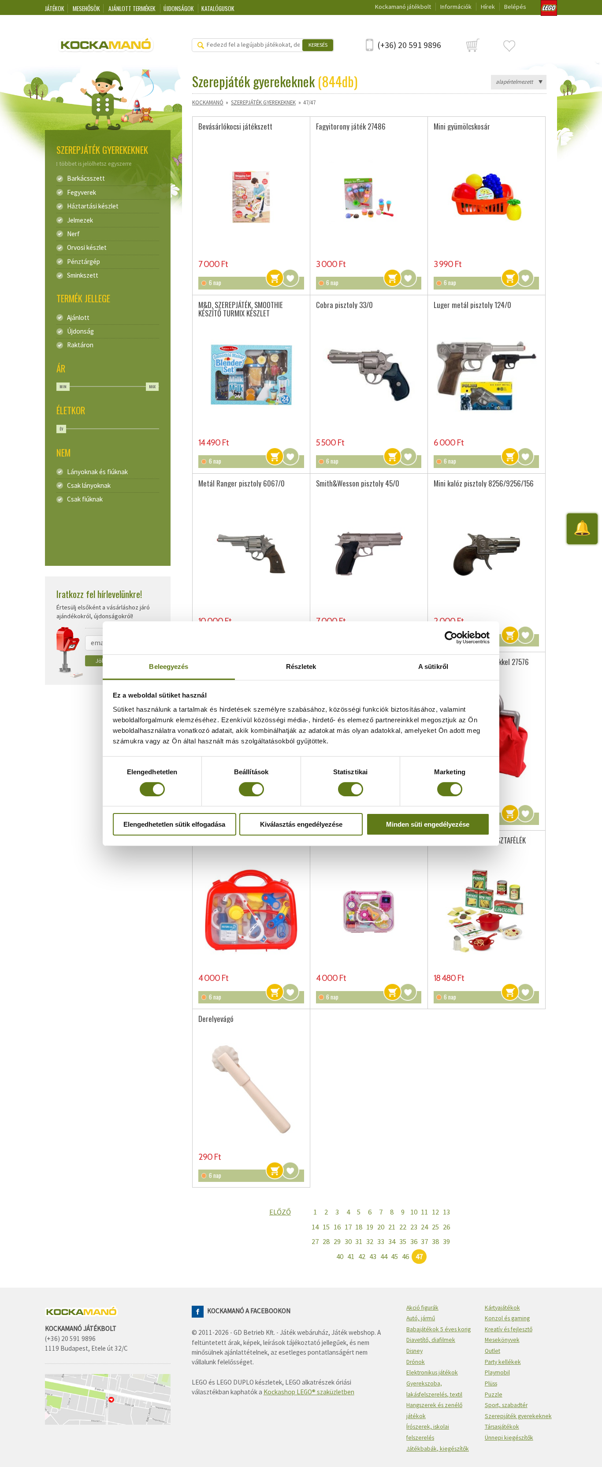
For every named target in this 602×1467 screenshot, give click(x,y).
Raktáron (80, 345)
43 (372, 1256)
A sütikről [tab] (433, 666)
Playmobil (497, 1372)
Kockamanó (207, 102)
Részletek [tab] (301, 666)
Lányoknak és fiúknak (97, 472)
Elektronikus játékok (432, 1372)
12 (435, 1212)
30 (348, 1241)
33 (380, 1241)
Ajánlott (78, 318)
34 (391, 1241)
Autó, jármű (420, 1318)
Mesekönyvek (502, 1340)
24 (424, 1227)
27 (315, 1241)
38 (435, 1241)
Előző (280, 1212)
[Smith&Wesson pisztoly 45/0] (368, 553)
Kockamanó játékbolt (403, 7)
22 (402, 1227)
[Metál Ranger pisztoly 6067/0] (251, 553)
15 (326, 1227)
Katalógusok (217, 8)
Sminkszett (82, 275)
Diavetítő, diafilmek (430, 1340)
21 (391, 1227)
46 (405, 1256)
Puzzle (493, 1394)
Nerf (73, 234)
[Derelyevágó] (251, 1089)
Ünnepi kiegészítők (509, 1437)
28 (326, 1241)
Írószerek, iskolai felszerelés (427, 1432)
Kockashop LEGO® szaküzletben (309, 1392)
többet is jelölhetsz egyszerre (95, 163)
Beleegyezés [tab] (168, 666)
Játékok (54, 8)
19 (369, 1227)
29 (337, 1241)
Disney (414, 1351)
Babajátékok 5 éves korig (438, 1329)
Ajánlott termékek (132, 8)
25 (435, 1227)
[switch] (251, 789)
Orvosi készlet (87, 248)
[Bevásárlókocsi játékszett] (251, 196)
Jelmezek (80, 220)
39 (446, 1241)
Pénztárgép (83, 262)
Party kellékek (503, 1362)
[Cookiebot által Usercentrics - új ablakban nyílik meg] (451, 637)
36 (413, 1241)
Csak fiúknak (85, 499)
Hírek (488, 7)
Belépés (515, 7)
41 (350, 1256)
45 (394, 1256)
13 (446, 1212)
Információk (456, 7)
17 (348, 1227)
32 (369, 1241)
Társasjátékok (502, 1426)
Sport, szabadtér (506, 1405)
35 (402, 1241)
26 (446, 1227)
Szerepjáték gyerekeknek (263, 102)
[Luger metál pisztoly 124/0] (486, 375)
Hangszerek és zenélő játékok (434, 1410)
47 (419, 1256)
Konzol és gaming (507, 1318)
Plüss (491, 1383)
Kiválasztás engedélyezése (301, 824)
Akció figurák (422, 1307)
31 (358, 1241)
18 (358, 1227)
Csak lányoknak (89, 486)
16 (337, 1227)
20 (380, 1227)
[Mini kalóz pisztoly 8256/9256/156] (486, 553)
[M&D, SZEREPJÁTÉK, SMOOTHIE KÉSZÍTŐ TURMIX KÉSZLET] (251, 375)
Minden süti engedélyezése (427, 824)
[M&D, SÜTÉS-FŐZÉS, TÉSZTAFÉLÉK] (486, 910)
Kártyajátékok (502, 1307)
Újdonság (80, 331)
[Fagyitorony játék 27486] (368, 196)
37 (424, 1241)
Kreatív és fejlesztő (508, 1329)
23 (413, 1227)
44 (383, 1256)
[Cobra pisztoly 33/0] (368, 375)
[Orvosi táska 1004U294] (251, 910)
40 (339, 1256)
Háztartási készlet (93, 206)
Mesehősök (86, 8)
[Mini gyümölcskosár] (486, 196)
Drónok (415, 1362)
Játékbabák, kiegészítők (437, 1448)
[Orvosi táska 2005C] (368, 910)
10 (413, 1212)
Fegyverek (81, 193)
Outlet (492, 1351)
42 (361, 1256)
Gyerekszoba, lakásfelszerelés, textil (434, 1389)
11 (424, 1212)
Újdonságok (179, 8)
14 (315, 1227)
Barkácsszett (86, 178)
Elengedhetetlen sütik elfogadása (174, 824)
